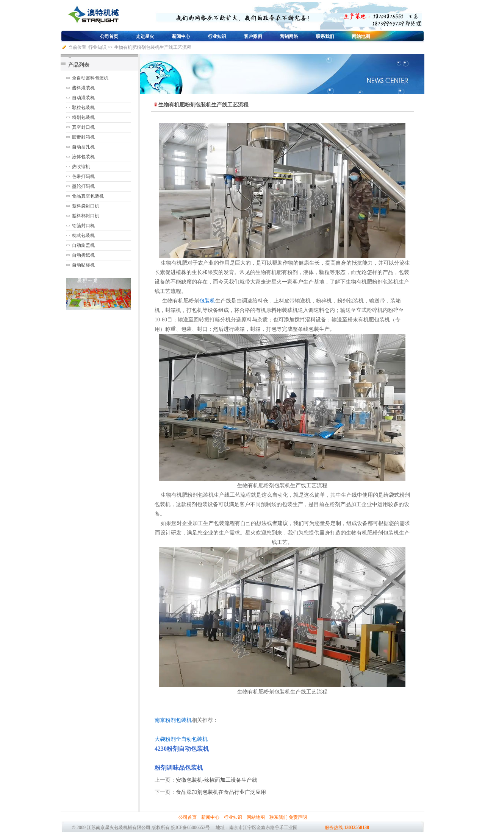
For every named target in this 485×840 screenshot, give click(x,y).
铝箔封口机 (83, 225)
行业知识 (217, 36)
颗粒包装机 (83, 107)
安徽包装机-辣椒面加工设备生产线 (216, 780)
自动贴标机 (83, 265)
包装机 (207, 301)
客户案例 (253, 36)
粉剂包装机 (83, 117)
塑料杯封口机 (85, 215)
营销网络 (289, 36)
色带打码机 (83, 176)
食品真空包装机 (88, 196)
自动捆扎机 (83, 147)
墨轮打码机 (83, 186)
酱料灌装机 (83, 87)
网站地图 (361, 36)
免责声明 (298, 817)
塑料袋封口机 (85, 206)
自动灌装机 (83, 97)
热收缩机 (81, 166)
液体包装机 (83, 156)
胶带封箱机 (83, 137)
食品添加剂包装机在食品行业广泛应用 (221, 792)
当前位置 (77, 47)
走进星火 (145, 36)
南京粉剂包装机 (173, 720)
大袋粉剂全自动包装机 (181, 739)
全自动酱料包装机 (90, 78)
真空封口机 (83, 127)
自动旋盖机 (83, 245)
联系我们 (325, 36)
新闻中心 (181, 36)
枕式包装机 (83, 235)
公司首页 (109, 36)
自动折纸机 (83, 255)
